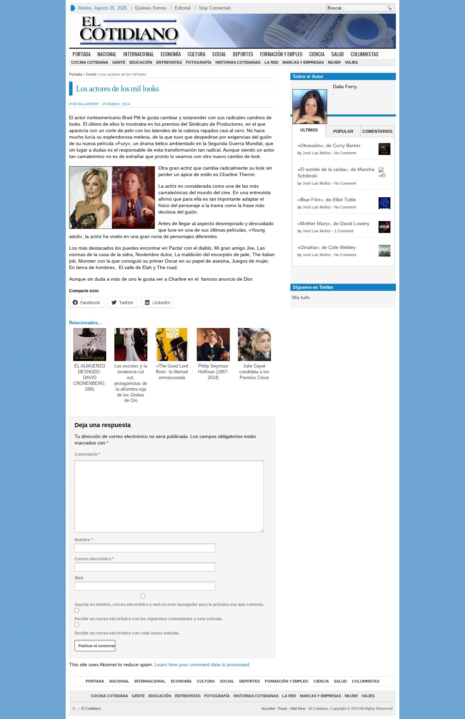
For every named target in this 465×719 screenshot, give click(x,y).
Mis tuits (301, 297)
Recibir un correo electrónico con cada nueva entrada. (127, 633)
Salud (337, 54)
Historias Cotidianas (237, 62)
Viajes (351, 62)
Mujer (334, 62)
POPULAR (343, 131)
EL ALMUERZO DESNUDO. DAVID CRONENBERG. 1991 (89, 377)
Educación (140, 62)
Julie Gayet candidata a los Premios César (254, 371)
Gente (118, 62)
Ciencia (316, 54)
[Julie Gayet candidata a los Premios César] (254, 344)
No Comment (345, 153)
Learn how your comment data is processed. (203, 664)
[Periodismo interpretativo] (232, 31)
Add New (297, 708)
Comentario (87, 454)
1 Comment (343, 231)
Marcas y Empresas (303, 62)
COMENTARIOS (377, 131)
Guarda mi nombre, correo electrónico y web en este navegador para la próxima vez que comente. (169, 604)
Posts (282, 708)
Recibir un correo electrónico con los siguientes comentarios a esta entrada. (149, 618)
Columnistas (365, 54)
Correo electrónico (94, 559)
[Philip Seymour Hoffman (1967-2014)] (213, 344)
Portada (82, 54)
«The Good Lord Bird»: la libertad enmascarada (172, 371)
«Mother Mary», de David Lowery (333, 223)
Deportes (243, 54)
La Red (271, 62)
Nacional (106, 54)
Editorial (183, 8)
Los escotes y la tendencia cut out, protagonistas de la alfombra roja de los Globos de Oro (130, 383)
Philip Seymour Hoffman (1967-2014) (213, 371)
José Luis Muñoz (317, 153)
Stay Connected (214, 8)
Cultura (196, 54)
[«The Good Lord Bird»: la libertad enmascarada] (172, 344)
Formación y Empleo (281, 54)
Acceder (268, 708)
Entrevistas (169, 62)
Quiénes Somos (150, 8)
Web (79, 578)
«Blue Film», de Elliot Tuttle (327, 199)
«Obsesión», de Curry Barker (329, 145)
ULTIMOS (309, 130)
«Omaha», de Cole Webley (327, 247)
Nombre (84, 539)
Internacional (138, 54)
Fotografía (198, 62)
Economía (171, 54)
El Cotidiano (89, 708)
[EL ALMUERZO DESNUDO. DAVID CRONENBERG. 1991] (89, 344)
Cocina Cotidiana (89, 62)
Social (219, 54)
